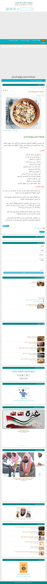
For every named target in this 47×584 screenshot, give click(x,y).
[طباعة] (5, 90)
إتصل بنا (41, 43)
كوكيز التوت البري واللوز (32, 336)
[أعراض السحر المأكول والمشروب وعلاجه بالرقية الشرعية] (41, 553)
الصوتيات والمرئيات (12, 40)
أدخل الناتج (41, 254)
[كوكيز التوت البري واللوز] (41, 338)
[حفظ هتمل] (4, 90)
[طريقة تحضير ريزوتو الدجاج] (41, 306)
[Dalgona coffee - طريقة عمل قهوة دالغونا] (41, 349)
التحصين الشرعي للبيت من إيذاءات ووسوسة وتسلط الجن (26, 526)
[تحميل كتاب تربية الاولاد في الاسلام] (23, 567)
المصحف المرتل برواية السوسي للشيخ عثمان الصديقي (23, 481)
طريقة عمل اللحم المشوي (37, 301)
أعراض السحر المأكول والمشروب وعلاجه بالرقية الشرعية (26, 551)
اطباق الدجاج (32, 80)
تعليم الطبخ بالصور (39, 80)
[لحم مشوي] (40, 283)
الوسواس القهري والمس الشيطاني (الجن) (29, 536)
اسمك (42, 245)
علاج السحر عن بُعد (34, 546)
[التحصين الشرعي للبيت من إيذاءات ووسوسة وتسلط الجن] (41, 528)
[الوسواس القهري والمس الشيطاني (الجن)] (41, 538)
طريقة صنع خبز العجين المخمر (31, 342)
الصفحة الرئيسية (40, 87)
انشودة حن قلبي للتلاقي (23, 434)
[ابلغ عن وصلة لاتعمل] (7, 90)
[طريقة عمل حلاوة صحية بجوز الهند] (41, 355)
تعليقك (42, 260)
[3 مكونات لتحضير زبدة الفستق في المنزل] (41, 360)
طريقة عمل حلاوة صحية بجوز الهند (30, 353)
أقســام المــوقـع (35, 40)
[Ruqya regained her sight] (23, 391)
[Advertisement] (23, 25)
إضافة (23, 273)
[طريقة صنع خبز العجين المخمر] (41, 344)
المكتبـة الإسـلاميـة (24, 40)
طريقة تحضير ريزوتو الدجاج (31, 304)
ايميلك (42, 250)
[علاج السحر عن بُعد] (41, 548)
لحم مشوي (34, 281)
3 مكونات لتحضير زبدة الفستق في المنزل (28, 359)
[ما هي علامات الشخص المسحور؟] (41, 543)
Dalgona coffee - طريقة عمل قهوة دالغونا (28, 347)
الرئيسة (43, 40)
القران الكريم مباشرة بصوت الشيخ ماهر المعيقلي (23, 518)
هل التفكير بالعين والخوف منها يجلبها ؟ (7, 47)
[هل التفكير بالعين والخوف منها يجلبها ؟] (41, 533)
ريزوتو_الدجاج (42, 232)
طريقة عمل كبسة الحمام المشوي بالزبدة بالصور (34, 300)
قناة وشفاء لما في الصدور (29, 47)
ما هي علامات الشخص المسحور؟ (31, 541)
